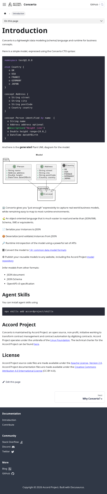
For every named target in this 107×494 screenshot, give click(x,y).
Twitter (6, 451)
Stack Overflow (10, 441)
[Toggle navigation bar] (4, 4)
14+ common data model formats (47, 250)
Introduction (9, 420)
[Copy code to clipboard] (101, 59)
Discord (6, 446)
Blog (5, 468)
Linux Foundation (60, 340)
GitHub (94, 4)
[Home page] (5, 13)
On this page (11, 21)
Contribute (8, 424)
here (36, 344)
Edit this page (13, 381)
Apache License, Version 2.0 (86, 363)
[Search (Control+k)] (102, 4)
